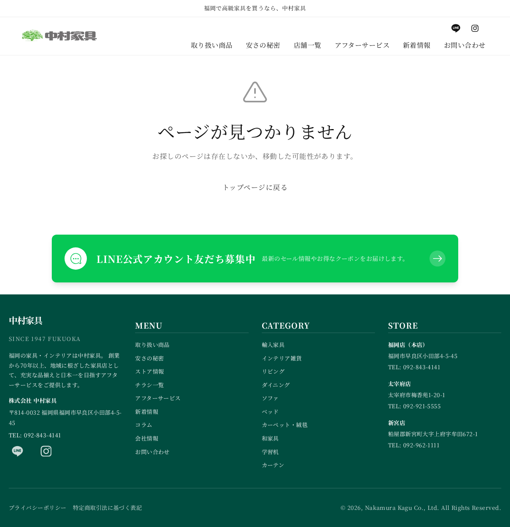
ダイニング (276, 385)
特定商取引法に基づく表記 (107, 507)
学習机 (270, 452)
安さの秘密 (149, 358)
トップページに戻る (255, 187)
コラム (143, 425)
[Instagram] (46, 451)
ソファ (270, 398)
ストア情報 (149, 371)
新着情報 (146, 411)
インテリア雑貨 (282, 358)
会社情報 (146, 438)
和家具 (270, 438)
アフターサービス (158, 398)
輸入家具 (273, 345)
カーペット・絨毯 (285, 425)
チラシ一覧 (149, 385)
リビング (273, 371)
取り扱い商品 (152, 345)
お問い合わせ (152, 452)
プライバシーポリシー (37, 507)
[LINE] (17, 451)
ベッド (270, 411)
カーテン (273, 465)
